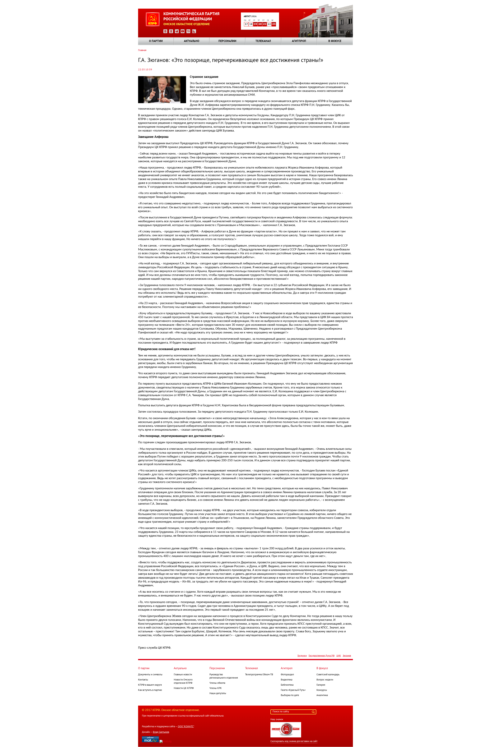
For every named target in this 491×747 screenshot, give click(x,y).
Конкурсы (321, 690)
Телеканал (263, 41)
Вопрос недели (324, 680)
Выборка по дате (290, 695)
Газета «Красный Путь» (293, 690)
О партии (156, 41)
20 (260, 24)
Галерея (320, 685)
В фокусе (334, 41)
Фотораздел (287, 675)
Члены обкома (217, 683)
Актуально (191, 41)
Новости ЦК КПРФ (184, 688)
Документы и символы (150, 675)
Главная (142, 50)
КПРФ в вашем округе (150, 685)
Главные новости (183, 675)
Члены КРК (215, 688)
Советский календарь (327, 675)
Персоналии (227, 41)
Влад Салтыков (161, 732)
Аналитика (322, 695)
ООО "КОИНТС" (186, 727)
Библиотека (287, 685)
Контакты (143, 680)
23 (273, 24)
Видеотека (286, 680)
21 (264, 24)
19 (255, 24)
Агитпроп (299, 41)
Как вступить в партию (150, 690)
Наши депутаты (217, 693)
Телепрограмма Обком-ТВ (259, 675)
